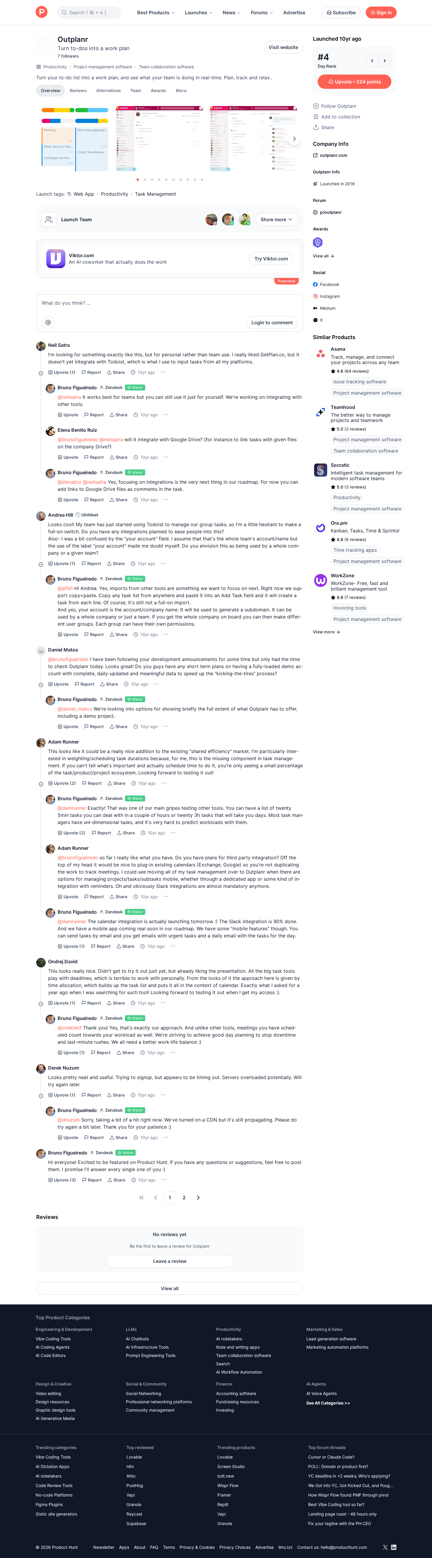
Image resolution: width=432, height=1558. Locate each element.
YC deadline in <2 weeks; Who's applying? (349, 1475)
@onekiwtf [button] (70, 1028)
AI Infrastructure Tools (147, 1347)
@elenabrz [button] (69, 482)
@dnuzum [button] (69, 1120)
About (139, 1547)
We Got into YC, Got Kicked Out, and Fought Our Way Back (351, 1486)
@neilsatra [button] (69, 397)
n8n (130, 1466)
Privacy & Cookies (197, 1547)
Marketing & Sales (324, 1329)
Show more (273, 219)
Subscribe (344, 12)
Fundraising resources (237, 1401)
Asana (338, 349)
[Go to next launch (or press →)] (385, 61)
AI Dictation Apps (52, 1466)
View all (169, 1288)
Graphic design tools (55, 1410)
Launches (196, 12)
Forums (259, 12)
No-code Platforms (54, 1494)
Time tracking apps (355, 550)
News (229, 12)
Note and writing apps (237, 1347)
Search (223, 1363)
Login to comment (272, 322)
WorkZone (342, 575)
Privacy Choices (235, 1547)
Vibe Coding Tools (53, 1338)
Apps (124, 1547)
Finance (224, 1383)
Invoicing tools (349, 608)
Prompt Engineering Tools (150, 1355)
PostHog (134, 1485)
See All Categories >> (328, 1402)
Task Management (155, 194)
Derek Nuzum (63, 1068)
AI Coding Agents (52, 1347)
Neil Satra (59, 345)
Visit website (283, 47)
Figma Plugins (49, 1504)
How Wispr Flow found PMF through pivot (348, 1494)
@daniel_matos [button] (75, 709)
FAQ (154, 1547)
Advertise (294, 12)
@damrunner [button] (72, 808)
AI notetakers (229, 1338)
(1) (64, 372)
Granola (133, 1504)
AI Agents (316, 1383)
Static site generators (56, 1513)
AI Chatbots (137, 1338)
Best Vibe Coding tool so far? (336, 1504)
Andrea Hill (60, 515)
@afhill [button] (65, 588)
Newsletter (103, 1547)
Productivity (55, 66)
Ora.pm (339, 523)
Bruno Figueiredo (77, 387)
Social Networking (143, 1393)
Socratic (340, 465)
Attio (130, 1475)
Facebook (329, 284)
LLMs (131, 1329)
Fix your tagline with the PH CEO (339, 1523)
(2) (65, 783)
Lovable (134, 1456)
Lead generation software (331, 1338)
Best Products (153, 12)
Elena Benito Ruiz (77, 430)
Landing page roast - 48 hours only (342, 1513)
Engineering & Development (64, 1329)
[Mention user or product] (48, 322)
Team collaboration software (166, 66)
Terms (169, 1547)
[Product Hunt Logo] (42, 12)
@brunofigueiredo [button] (78, 439)
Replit (222, 1504)
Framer (224, 1494)
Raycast (134, 1513)
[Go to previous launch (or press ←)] (372, 61)
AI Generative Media (55, 1418)
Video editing (48, 1393)
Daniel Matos (63, 650)
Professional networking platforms (159, 1401)
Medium (328, 308)
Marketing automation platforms (337, 1347)
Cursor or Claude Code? (331, 1456)
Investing (225, 1410)
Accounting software (236, 1393)
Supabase (136, 1523)
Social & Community (146, 1383)
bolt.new (225, 1475)
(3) (65, 1179)
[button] (181, 90)
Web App (84, 194)
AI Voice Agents (321, 1393)
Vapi (130, 1494)
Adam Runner (63, 742)
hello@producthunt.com (344, 1547)
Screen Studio (231, 1466)
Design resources (52, 1401)
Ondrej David (62, 961)
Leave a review (169, 1261)
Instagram (330, 296)
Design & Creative (53, 1383)
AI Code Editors (51, 1355)
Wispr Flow (227, 1485)
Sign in (384, 12)
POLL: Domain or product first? (338, 1466)
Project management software (103, 66)
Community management (150, 1410)
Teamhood (343, 407)
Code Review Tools (54, 1485)
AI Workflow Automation (239, 1371)
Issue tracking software (359, 382)
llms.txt (285, 1547)
